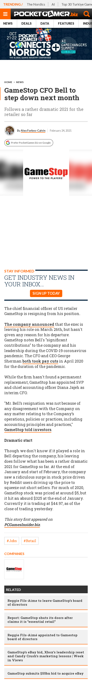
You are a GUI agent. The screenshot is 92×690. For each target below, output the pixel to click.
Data (44, 23)
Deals (26, 23)
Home (8, 82)
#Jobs (12, 540)
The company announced (29, 324)
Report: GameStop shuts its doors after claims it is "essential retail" (40, 620)
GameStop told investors (27, 429)
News (8, 23)
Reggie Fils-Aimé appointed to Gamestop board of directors (42, 637)
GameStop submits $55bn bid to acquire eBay (45, 673)
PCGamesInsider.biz (22, 524)
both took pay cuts (40, 361)
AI (53, 4)
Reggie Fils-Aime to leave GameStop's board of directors (44, 602)
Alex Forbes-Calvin (33, 130)
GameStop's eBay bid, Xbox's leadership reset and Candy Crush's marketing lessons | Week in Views (45, 656)
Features (66, 23)
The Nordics (36, 4)
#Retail (30, 540)
